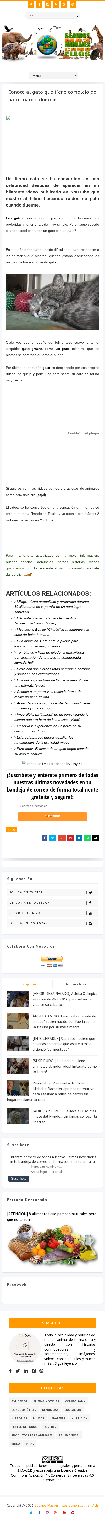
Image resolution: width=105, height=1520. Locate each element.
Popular (29, 984)
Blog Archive (75, 984)
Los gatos (14, 218)
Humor (38, 1418)
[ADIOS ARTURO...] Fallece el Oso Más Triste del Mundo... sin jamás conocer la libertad (65, 1116)
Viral (30, 1443)
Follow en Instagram (29, 923)
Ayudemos (19, 1401)
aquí (41, 495)
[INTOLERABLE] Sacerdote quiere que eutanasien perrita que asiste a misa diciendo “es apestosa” (64, 1044)
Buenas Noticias (46, 1401)
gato (52, 262)
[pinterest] (73, 4)
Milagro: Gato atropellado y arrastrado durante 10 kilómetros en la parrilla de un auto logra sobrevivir (51, 607)
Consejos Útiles (23, 1409)
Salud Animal (69, 1435)
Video (15, 1443)
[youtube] (64, 4)
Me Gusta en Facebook (30, 902)
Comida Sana (75, 1401)
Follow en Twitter (26, 892)
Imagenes (58, 1418)
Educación (73, 1409)
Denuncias (50, 1409)
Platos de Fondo (24, 1426)
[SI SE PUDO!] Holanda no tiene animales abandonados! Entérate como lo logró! (65, 1066)
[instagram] (48, 4)
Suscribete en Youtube (30, 913)
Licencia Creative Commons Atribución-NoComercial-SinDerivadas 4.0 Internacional (52, 1475)
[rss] (56, 4)
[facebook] (39, 4)
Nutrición (79, 1418)
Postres (49, 1426)
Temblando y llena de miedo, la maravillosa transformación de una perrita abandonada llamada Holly (49, 657)
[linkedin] (26, 1371)
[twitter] (31, 4)
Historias (19, 1418)
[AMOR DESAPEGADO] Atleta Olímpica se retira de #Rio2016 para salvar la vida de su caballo (65, 999)
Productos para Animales (31, 1435)
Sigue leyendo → (68, 1363)
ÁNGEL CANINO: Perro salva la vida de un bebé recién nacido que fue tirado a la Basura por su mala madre (64, 1021)
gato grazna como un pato (45, 349)
